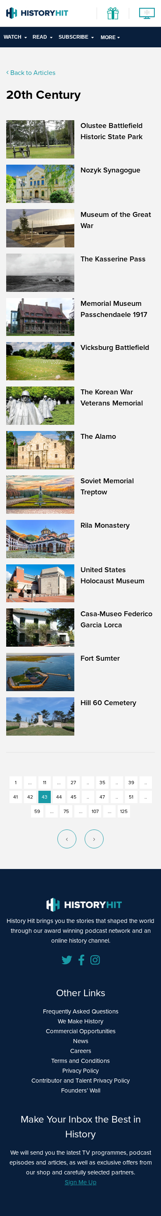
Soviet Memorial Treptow (107, 486)
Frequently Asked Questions (80, 1011)
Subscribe (73, 37)
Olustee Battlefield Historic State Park (111, 131)
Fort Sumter (100, 658)
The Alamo (98, 436)
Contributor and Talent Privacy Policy (80, 1080)
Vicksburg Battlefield (114, 347)
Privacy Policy (80, 1070)
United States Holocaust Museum (112, 575)
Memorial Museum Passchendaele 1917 (113, 309)
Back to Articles (32, 72)
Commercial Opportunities (81, 1031)
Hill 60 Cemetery (108, 702)
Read (40, 37)
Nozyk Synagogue (110, 170)
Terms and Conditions (80, 1060)
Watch (12, 37)
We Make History (80, 1021)
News (80, 1041)
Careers (80, 1050)
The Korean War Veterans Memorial (111, 397)
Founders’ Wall (80, 1090)
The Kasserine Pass (113, 259)
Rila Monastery (105, 525)
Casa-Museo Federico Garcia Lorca (116, 619)
